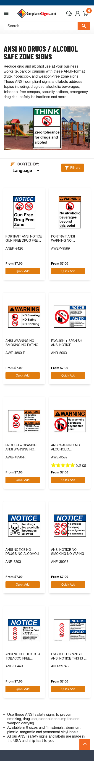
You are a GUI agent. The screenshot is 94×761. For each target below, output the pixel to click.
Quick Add (22, 271)
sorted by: (28, 164)
